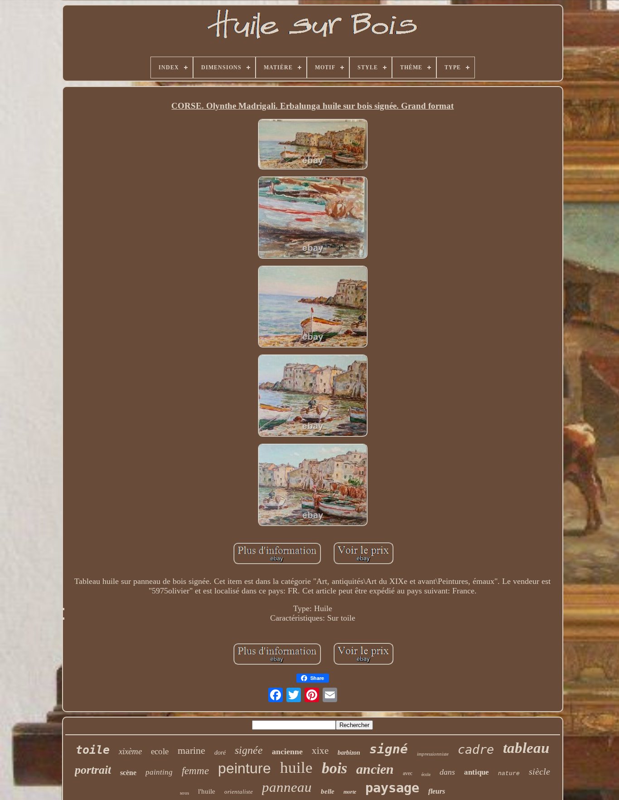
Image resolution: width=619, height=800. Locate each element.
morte (349, 792)
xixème (130, 751)
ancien (375, 768)
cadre (476, 749)
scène (128, 772)
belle (327, 791)
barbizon (349, 752)
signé (388, 749)
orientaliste (238, 791)
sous (184, 792)
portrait (93, 769)
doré (220, 752)
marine (191, 750)
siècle (539, 771)
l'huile (206, 791)
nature (509, 773)
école (425, 774)
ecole (160, 751)
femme (195, 770)
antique (476, 772)
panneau (287, 787)
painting (159, 772)
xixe (320, 750)
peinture (244, 768)
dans (447, 771)
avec (407, 773)
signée (249, 750)
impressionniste (433, 754)
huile (296, 767)
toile (93, 750)
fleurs (436, 791)
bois (334, 768)
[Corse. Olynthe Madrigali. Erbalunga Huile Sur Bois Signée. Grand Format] (312, 144)
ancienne (287, 751)
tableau (526, 748)
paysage (392, 787)
